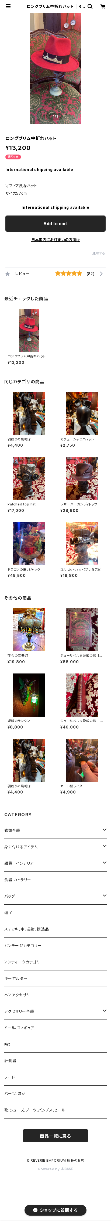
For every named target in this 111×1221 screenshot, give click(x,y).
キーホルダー (15, 978)
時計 (8, 1044)
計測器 (10, 1060)
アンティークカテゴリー (24, 962)
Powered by (49, 1169)
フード (9, 1077)
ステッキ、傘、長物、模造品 (26, 929)
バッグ (9, 896)
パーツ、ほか (15, 1093)
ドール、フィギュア (19, 1027)
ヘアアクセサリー (19, 995)
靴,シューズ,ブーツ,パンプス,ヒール (34, 1110)
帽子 (8, 912)
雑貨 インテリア (19, 863)
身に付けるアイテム (21, 846)
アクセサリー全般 (19, 1011)
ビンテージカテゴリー (22, 945)
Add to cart (55, 223)
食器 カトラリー (17, 879)
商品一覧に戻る (55, 1136)
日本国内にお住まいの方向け (55, 239)
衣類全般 (12, 830)
